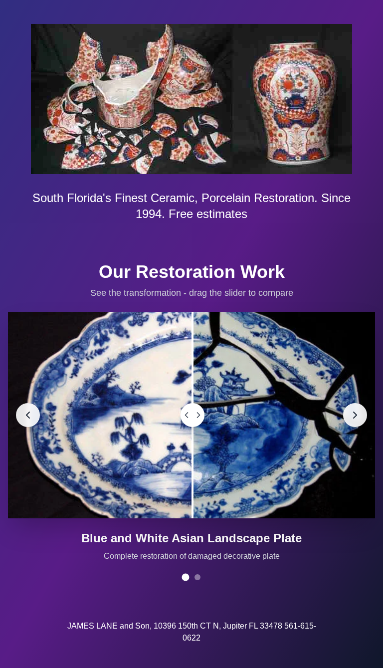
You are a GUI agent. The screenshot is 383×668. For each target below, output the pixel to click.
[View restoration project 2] (197, 577)
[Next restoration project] (355, 415)
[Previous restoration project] (28, 415)
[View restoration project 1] (186, 577)
